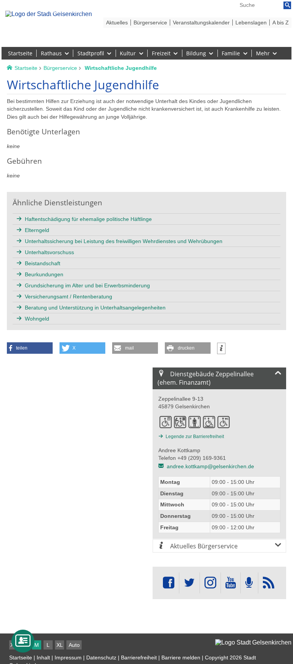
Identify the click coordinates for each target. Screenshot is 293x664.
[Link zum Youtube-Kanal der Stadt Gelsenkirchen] (230, 582)
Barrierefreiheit (139, 657)
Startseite (20, 657)
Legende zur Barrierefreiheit (195, 436)
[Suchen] (287, 5)
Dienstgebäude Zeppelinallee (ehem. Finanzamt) (206, 378)
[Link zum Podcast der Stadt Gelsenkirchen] (249, 582)
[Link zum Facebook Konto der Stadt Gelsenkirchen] (168, 582)
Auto (74, 645)
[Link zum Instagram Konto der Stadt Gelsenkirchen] (210, 582)
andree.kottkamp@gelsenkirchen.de (210, 466)
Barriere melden (180, 657)
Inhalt (43, 657)
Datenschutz (101, 657)
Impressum (68, 657)
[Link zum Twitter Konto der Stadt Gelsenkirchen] (189, 582)
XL (59, 645)
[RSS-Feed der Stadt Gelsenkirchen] (268, 582)
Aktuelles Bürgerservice (203, 546)
